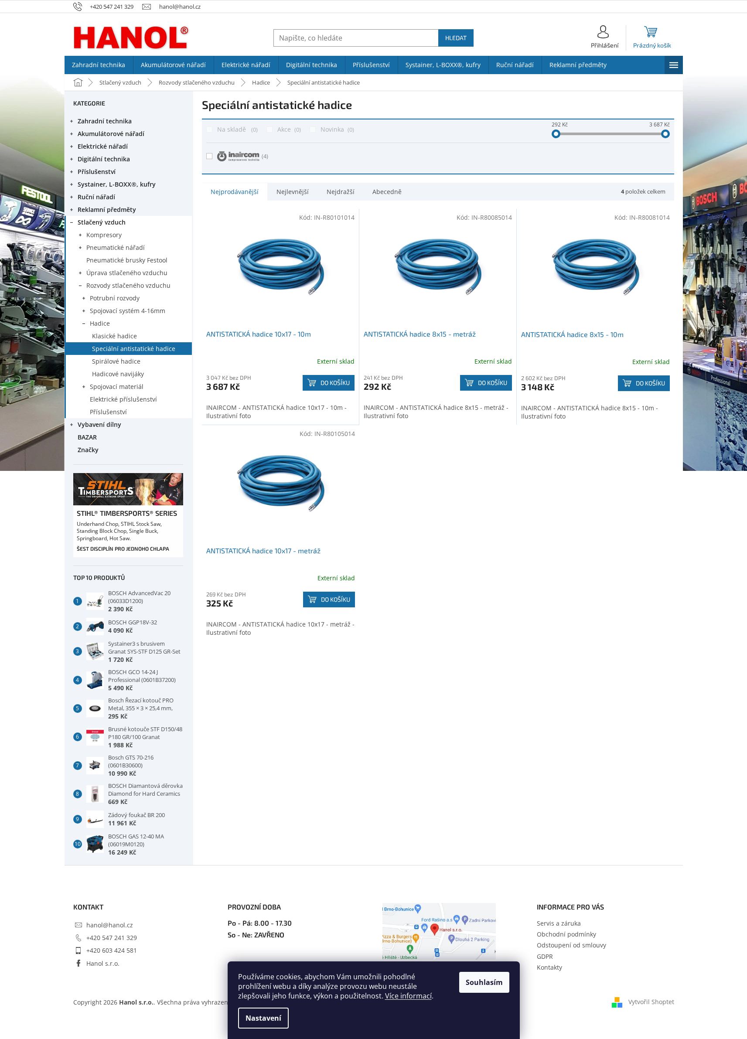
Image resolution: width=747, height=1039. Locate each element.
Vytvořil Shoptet (651, 1002)
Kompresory (104, 235)
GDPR (545, 956)
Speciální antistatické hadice (133, 348)
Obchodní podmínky (566, 934)
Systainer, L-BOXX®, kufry (117, 184)
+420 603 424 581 (111, 950)
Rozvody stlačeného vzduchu (128, 285)
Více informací (408, 996)
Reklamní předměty (107, 209)
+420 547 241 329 (111, 937)
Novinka (336, 129)
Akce (288, 129)
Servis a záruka (559, 923)
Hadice (100, 323)
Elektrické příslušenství (123, 399)
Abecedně (387, 191)
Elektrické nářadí (103, 146)
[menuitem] (99, 65)
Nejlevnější (292, 191)
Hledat (456, 37)
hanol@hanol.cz (109, 925)
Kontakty (549, 967)
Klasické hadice (114, 336)
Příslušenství (97, 171)
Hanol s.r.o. (102, 963)
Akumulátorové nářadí (111, 133)
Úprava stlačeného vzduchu (126, 273)
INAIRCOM (264, 156)
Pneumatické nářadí (115, 247)
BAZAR (87, 437)
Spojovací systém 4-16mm (127, 311)
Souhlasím (484, 982)
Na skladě (236, 129)
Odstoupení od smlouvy (571, 945)
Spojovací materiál (116, 386)
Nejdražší (341, 191)
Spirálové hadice (116, 361)
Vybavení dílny (99, 424)
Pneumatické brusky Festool (126, 260)
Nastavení (263, 1018)
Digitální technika (104, 159)
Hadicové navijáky (118, 374)
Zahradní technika (105, 121)
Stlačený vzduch (102, 222)
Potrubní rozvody (115, 298)
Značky (88, 450)
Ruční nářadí (96, 197)
